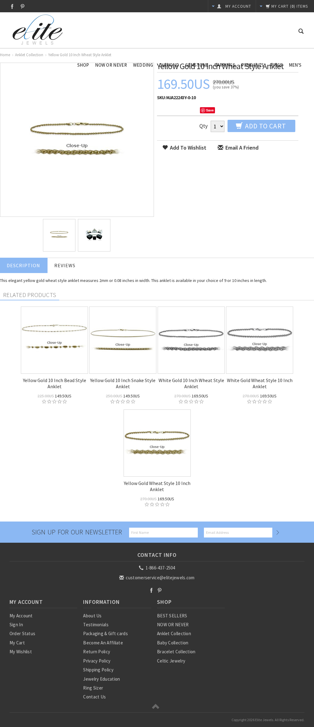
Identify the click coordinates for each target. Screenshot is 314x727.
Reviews (64, 265)
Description (23, 265)
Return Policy (96, 652)
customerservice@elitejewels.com (160, 577)
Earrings (224, 65)
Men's (295, 65)
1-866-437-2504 (159, 568)
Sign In (16, 624)
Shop (83, 65)
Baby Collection (173, 643)
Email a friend (241, 147)
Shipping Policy (98, 670)
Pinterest (22, 6)
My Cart (17, 643)
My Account (21, 616)
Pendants (252, 65)
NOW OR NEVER (173, 624)
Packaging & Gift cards (105, 633)
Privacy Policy (96, 661)
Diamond (169, 65)
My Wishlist (21, 652)
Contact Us (94, 697)
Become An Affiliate (103, 643)
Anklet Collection (174, 633)
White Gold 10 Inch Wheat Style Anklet (191, 383)
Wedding (143, 65)
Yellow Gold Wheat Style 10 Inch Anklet (157, 486)
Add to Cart (264, 126)
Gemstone (196, 65)
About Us (92, 616)
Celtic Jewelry (171, 661)
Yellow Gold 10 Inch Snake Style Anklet (122, 383)
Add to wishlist (187, 147)
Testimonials (96, 624)
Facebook (12, 6)
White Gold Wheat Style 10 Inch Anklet (260, 383)
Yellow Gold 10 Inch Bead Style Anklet (54, 383)
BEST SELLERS (172, 616)
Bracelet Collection (176, 652)
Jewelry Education (101, 679)
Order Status (23, 633)
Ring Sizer (93, 688)
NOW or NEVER (111, 65)
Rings (276, 65)
